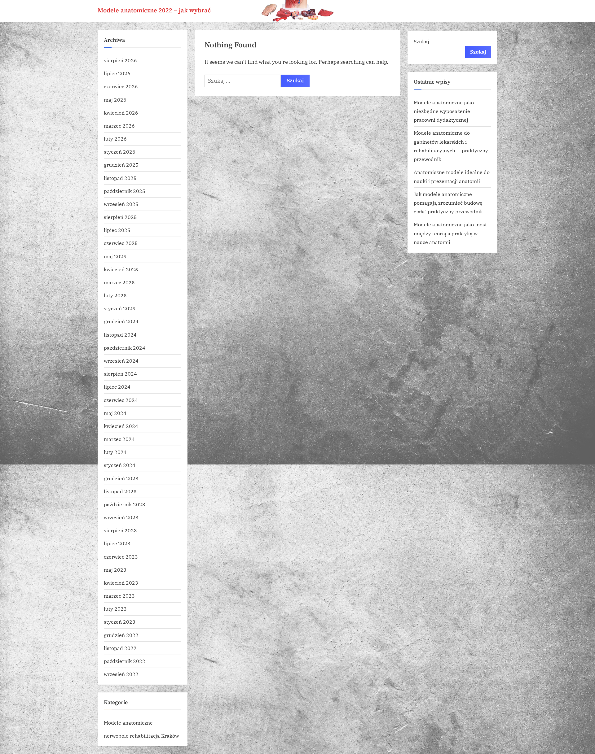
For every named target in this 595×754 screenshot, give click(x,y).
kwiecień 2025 (121, 269)
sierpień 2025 (120, 217)
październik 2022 (124, 661)
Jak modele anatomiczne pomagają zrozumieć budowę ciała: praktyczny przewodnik (448, 203)
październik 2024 (124, 347)
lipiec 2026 (117, 73)
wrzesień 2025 (121, 204)
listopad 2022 (120, 648)
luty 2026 (115, 138)
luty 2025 (115, 295)
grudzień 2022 (121, 635)
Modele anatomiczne (128, 722)
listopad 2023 (120, 491)
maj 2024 (115, 413)
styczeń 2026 (119, 151)
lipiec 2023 (117, 543)
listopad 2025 (120, 178)
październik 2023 (124, 504)
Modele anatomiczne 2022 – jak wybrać (154, 11)
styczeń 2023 (119, 621)
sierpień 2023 (120, 530)
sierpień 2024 (120, 373)
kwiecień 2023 (121, 582)
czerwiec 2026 (121, 86)
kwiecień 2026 (121, 112)
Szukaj (421, 41)
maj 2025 (115, 256)
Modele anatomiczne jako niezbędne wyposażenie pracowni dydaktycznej (444, 111)
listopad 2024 (120, 334)
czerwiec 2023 (121, 556)
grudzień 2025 (121, 164)
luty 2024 (115, 452)
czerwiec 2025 (121, 243)
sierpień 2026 (120, 60)
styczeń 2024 (119, 465)
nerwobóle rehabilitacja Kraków (141, 735)
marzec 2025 (119, 282)
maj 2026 (115, 99)
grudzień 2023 (121, 478)
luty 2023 (115, 608)
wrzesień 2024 (121, 360)
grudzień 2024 (121, 321)
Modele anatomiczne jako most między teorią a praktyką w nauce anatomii (450, 233)
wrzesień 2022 (121, 674)
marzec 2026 (119, 125)
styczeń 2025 (119, 308)
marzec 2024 (119, 439)
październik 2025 (124, 191)
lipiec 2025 (117, 230)
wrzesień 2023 (121, 517)
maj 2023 (115, 569)
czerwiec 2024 (121, 400)
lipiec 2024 (117, 386)
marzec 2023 (119, 595)
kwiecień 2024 (121, 426)
